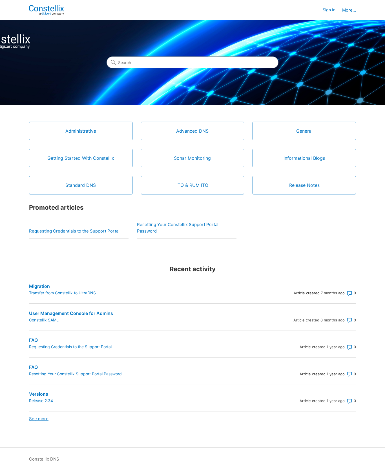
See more (38, 418)
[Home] (46, 10)
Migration (39, 286)
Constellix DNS (44, 459)
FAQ (33, 340)
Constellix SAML (44, 319)
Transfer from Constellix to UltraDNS (62, 292)
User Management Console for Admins (71, 313)
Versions (38, 394)
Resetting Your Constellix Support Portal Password (177, 228)
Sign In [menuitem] (329, 9)
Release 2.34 (41, 400)
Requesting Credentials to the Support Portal (74, 231)
